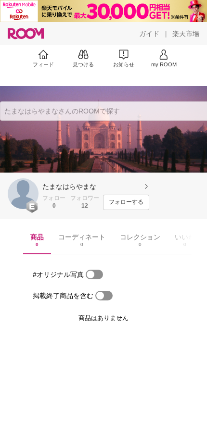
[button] (23, 193)
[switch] (94, 274)
